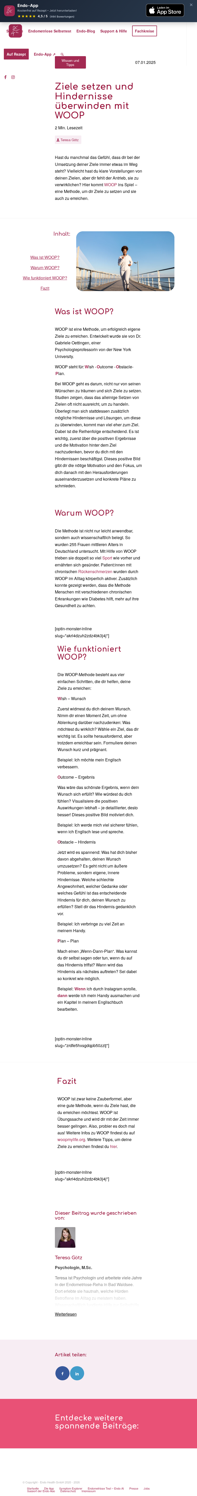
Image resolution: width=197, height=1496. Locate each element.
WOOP (110, 185)
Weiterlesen (66, 1314)
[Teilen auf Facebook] (62, 1373)
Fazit (45, 288)
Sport (107, 558)
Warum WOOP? (45, 267)
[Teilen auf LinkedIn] (77, 1373)
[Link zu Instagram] (13, 77)
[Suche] (62, 54)
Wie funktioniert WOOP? (45, 278)
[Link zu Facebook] (5, 77)
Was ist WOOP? (45, 257)
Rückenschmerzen (95, 571)
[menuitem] (15, 30)
